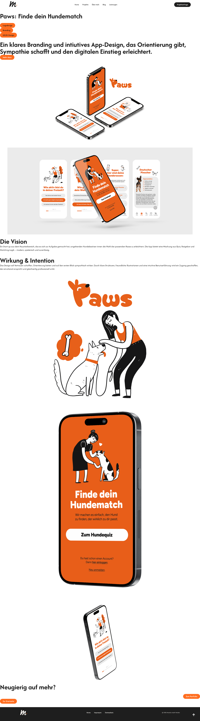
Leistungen (113, 4)
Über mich (95, 4)
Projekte (85, 4)
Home (77, 4)
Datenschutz (109, 712)
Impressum (97, 712)
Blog (104, 4)
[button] (7, 25)
